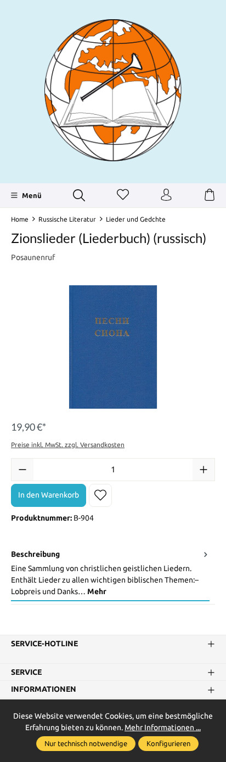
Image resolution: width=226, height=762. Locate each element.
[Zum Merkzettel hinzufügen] (100, 495)
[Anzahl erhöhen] (203, 470)
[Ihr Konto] (166, 195)
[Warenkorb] (210, 195)
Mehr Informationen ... (163, 727)
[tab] (110, 573)
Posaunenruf (33, 257)
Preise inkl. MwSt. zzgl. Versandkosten (68, 444)
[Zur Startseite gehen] (113, 90)
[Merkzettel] (123, 195)
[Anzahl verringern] (22, 470)
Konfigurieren (168, 743)
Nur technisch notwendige (85, 743)
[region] (113, 347)
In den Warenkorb (48, 494)
